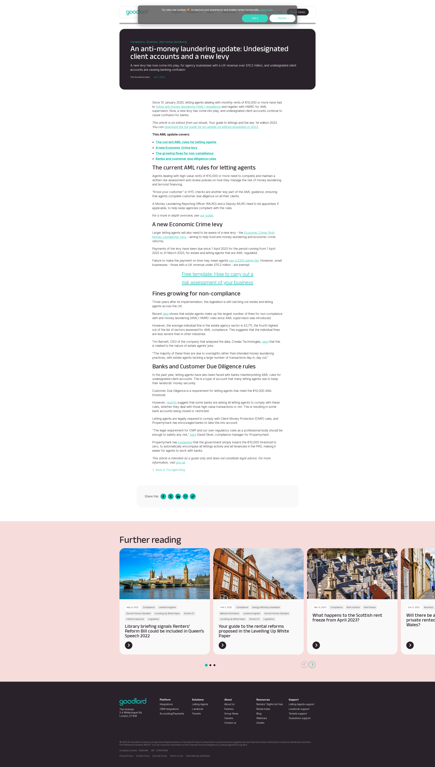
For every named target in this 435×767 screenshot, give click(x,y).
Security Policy (159, 756)
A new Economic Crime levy (176, 147)
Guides (260, 722)
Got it (255, 18)
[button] (304, 664)
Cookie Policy (143, 756)
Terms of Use (176, 756)
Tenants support (298, 713)
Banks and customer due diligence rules (186, 158)
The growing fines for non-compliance (184, 153)
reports (172, 402)
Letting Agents (200, 704)
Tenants (196, 713)
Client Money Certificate (198, 756)
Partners (229, 709)
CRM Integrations (169, 709)
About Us (229, 704)
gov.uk (180, 462)
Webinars (261, 718)
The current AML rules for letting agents (186, 142)
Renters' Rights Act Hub (269, 704)
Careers (228, 718)
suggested (185, 442)
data (166, 314)
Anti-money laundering (173, 42)
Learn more (266, 9)
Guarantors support (299, 718)
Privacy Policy (126, 756)
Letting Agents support (301, 704)
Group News (231, 713)
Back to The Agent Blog (170, 470)
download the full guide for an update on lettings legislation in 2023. (211, 127)
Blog (259, 713)
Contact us (230, 722)
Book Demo (297, 12)
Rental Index (263, 709)
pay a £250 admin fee (244, 260)
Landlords (197, 709)
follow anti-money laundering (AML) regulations (188, 106)
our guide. (207, 215)
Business (152, 42)
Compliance (137, 42)
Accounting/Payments (172, 713)
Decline (282, 18)
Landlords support (299, 709)
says (265, 341)
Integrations (166, 704)
